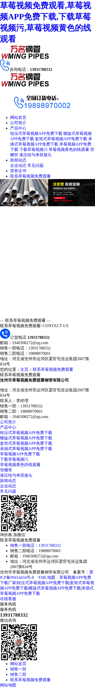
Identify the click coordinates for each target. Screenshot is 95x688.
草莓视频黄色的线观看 (69, 149)
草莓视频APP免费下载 (20, 454)
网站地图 (8, 685)
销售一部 (18, 669)
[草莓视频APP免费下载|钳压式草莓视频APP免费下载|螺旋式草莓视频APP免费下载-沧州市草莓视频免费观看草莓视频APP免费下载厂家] (25, 58)
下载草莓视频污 (33, 149)
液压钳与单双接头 (35, 155)
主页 (24, 369)
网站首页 (18, 117)
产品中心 (18, 128)
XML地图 (46, 577)
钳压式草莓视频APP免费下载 (36, 133)
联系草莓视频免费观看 (30, 176)
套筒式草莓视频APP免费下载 (61, 139)
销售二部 (18, 674)
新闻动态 (18, 160)
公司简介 (18, 123)
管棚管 (6, 470)
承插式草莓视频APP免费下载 (26, 448)
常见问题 (35, 165)
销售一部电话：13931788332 (35, 545)
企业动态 (18, 165)
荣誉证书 (18, 171)
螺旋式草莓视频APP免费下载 (26, 438)
